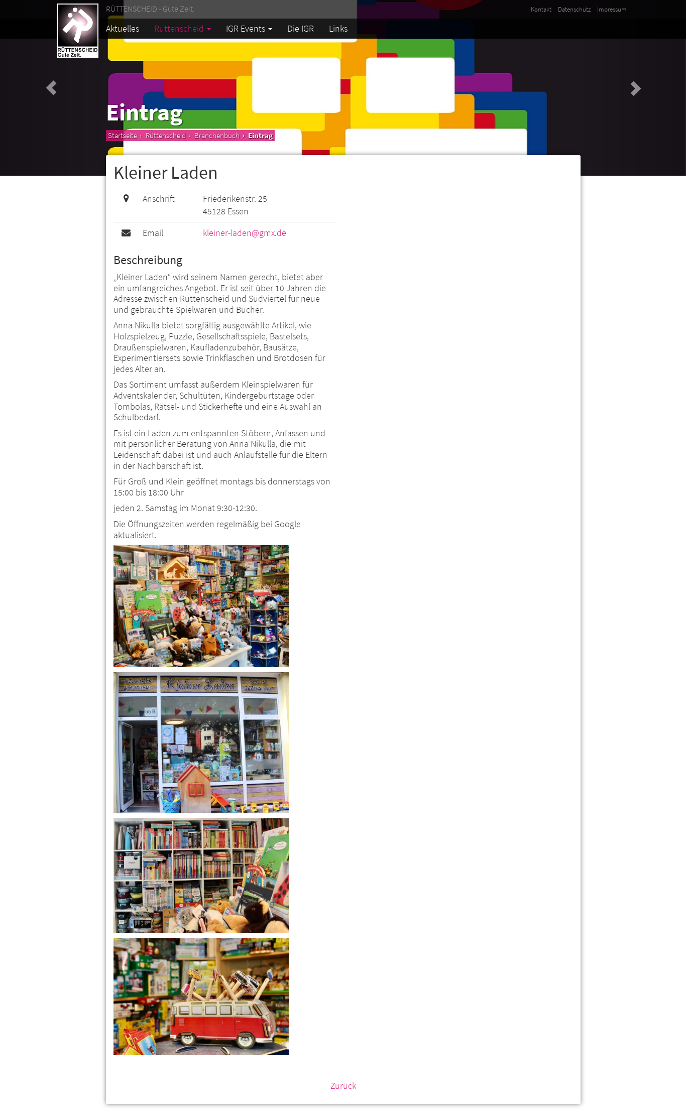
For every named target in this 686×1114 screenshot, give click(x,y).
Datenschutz (574, 9)
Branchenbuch (217, 135)
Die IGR (300, 28)
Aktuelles (122, 28)
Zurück (343, 1085)
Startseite (122, 135)
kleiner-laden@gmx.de (244, 232)
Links (338, 28)
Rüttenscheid (180, 28)
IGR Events (246, 28)
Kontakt (541, 9)
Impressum (612, 9)
